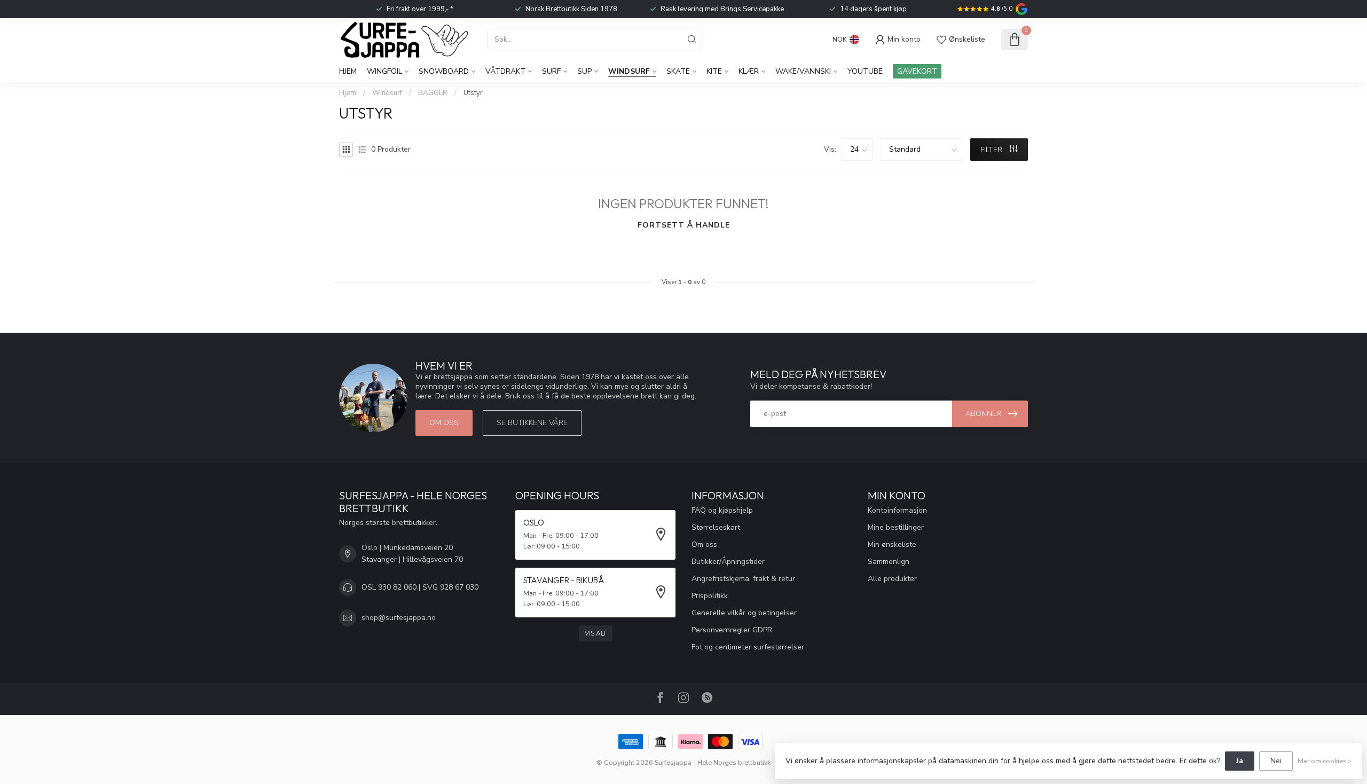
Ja (1239, 761)
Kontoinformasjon (897, 510)
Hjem (348, 71)
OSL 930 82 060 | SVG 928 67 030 (420, 587)
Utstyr (473, 93)
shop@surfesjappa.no (399, 618)
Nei (1276, 761)
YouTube (865, 71)
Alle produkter (892, 579)
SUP (584, 71)
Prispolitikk (710, 596)
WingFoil (384, 71)
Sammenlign (888, 561)
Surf (551, 71)
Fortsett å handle (684, 225)
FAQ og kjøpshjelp (722, 510)
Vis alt (596, 633)
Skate (678, 71)
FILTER (992, 150)
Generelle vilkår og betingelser (744, 613)
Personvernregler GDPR (732, 630)
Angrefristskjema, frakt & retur (743, 579)
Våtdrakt (505, 71)
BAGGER (432, 93)
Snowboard (444, 71)
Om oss (444, 423)
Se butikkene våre (532, 423)
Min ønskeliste (892, 544)
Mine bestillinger (896, 527)
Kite (714, 71)
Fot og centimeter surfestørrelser (748, 647)
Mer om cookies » (1324, 760)
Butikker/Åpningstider (728, 561)
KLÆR (749, 71)
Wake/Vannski (803, 71)
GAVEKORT (917, 71)
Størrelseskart (716, 527)
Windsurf (629, 71)
